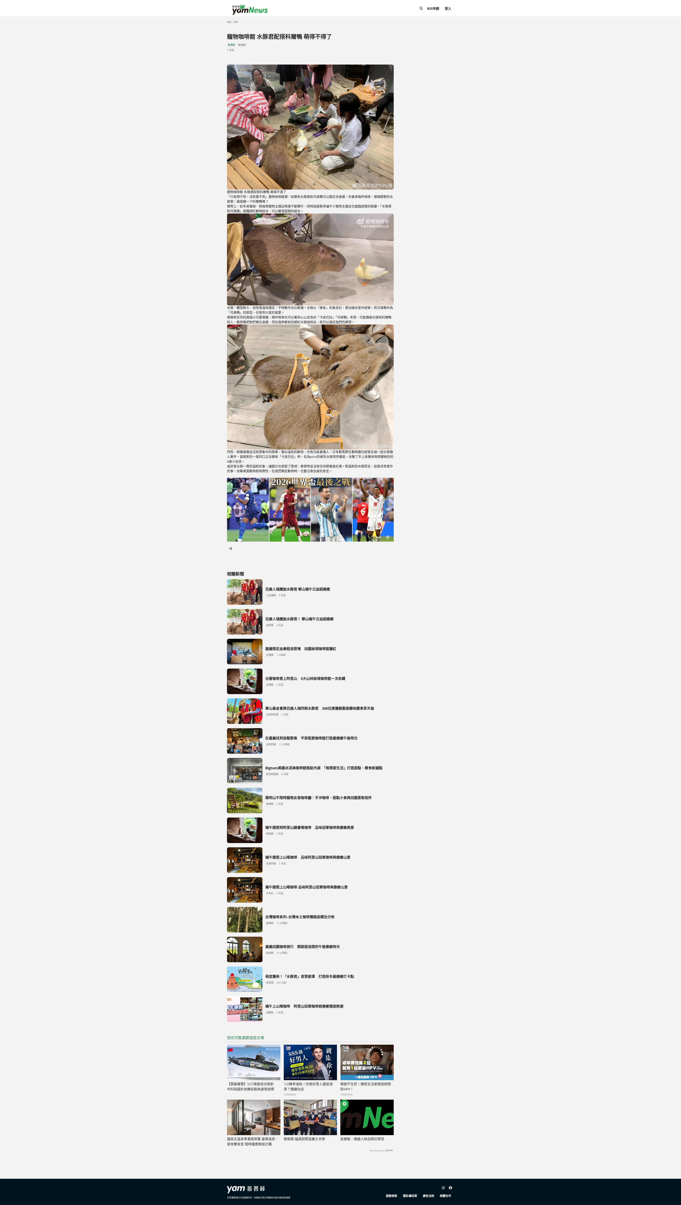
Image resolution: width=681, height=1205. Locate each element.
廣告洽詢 (428, 1196)
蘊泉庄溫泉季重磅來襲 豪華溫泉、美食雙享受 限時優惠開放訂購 (252, 1141)
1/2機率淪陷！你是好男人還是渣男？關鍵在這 (308, 1087)
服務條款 (391, 1196)
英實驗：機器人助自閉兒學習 (362, 1139)
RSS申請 (433, 8)
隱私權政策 (410, 1196)
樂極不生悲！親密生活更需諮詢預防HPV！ (365, 1087)
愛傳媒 (231, 44)
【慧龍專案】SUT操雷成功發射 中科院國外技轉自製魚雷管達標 (252, 1087)
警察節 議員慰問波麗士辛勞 (304, 1139)
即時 (236, 22)
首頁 (229, 22)
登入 (448, 8)
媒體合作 (445, 1196)
